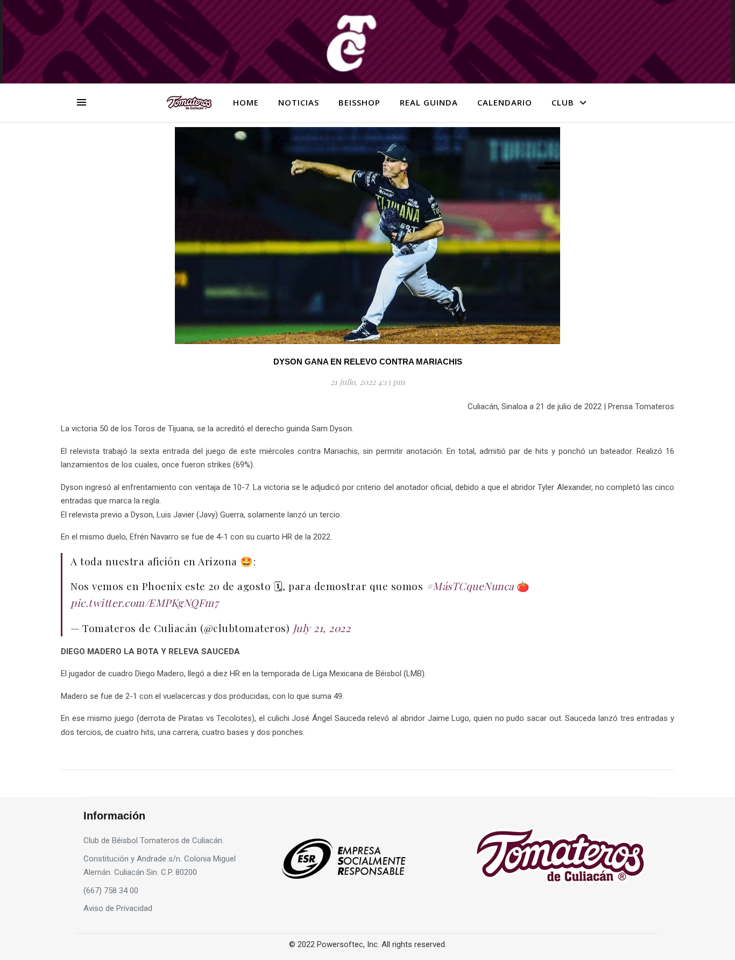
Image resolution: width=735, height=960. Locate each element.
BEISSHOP (359, 102)
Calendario (504, 102)
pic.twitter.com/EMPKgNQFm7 (144, 602)
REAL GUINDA (429, 102)
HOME (246, 102)
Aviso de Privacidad (117, 908)
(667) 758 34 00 (110, 890)
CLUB (563, 102)
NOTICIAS (298, 102)
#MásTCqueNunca (470, 586)
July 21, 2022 (322, 628)
